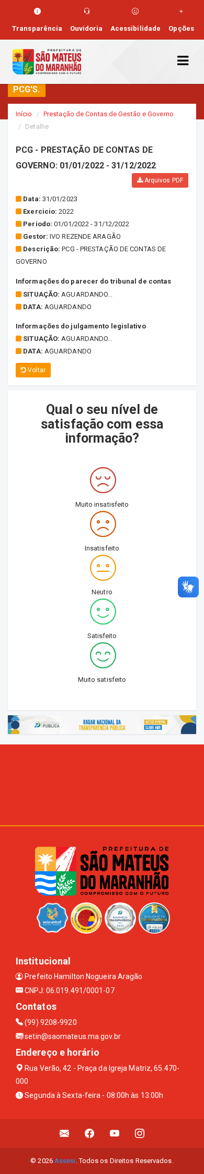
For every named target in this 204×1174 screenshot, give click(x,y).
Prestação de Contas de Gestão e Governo (108, 114)
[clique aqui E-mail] (64, 1133)
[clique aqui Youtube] (115, 1133)
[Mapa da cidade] (102, 783)
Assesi (65, 1161)
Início (24, 114)
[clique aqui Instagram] (140, 1133)
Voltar (36, 370)
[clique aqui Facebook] (90, 1133)
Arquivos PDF (163, 180)
